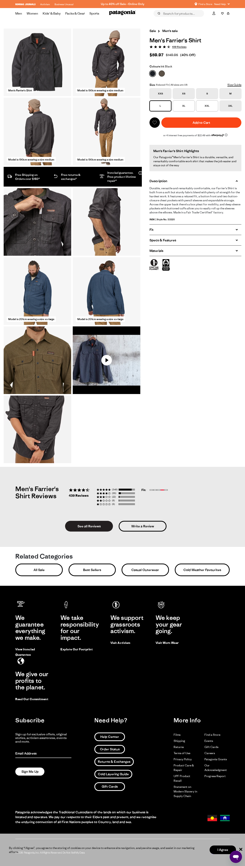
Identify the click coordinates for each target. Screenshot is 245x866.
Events (208, 741)
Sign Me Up (29, 771)
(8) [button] (113, 500)
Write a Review (142, 526)
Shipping (179, 741)
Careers (209, 753)
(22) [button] (114, 496)
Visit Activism (120, 643)
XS (183, 93)
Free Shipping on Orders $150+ (122, 4)
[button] (154, 122)
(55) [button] (114, 493)
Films (177, 735)
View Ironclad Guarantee (25, 651)
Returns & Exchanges (114, 761)
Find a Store (212, 735)
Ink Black (160, 66)
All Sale (39, 570)
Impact (200, 19)
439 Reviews (179, 46)
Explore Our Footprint (76, 649)
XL (183, 105)
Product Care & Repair (184, 768)
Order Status (110, 749)
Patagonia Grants (215, 759)
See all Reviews (89, 526)
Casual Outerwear (145, 570)
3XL (230, 105)
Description (158, 181)
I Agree (222, 850)
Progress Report (215, 776)
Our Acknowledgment (215, 768)
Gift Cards (110, 786)
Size (152, 85)
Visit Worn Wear (167, 643)
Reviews (163, 19)
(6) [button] (113, 504)
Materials (156, 251)
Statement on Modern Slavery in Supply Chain (185, 791)
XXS (160, 93)
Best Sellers (92, 570)
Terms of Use (182, 753)
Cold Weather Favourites (202, 570)
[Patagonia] (122, 13)
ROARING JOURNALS (25, 4)
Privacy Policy (183, 759)
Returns (179, 747)
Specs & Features (162, 240)
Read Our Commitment (31, 699)
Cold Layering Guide (113, 774)
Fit (151, 230)
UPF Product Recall (182, 778)
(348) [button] (115, 489)
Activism (45, 4)
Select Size (220, 18)
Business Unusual (64, 4)
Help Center (109, 737)
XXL (207, 105)
